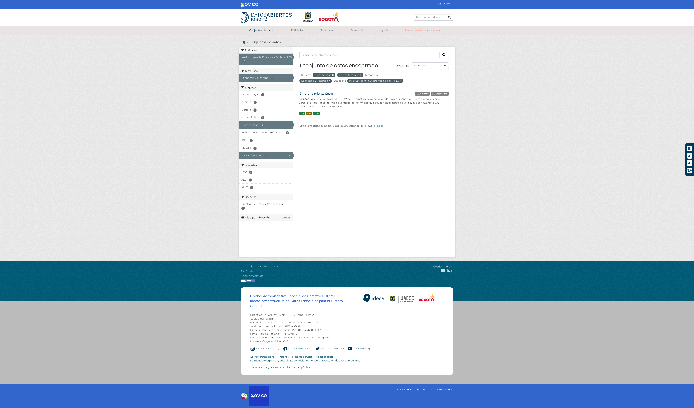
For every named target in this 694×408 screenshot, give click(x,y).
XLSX (316, 113)
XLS (302, 113)
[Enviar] (449, 17)
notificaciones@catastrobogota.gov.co (306, 337)
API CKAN (247, 271)
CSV (309, 113)
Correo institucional (262, 356)
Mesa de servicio (302, 356)
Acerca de (357, 30)
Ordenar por (403, 65)
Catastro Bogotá (363, 348)
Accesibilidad (324, 356)
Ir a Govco (444, 4)
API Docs (378, 125)
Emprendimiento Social (316, 93)
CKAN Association (252, 275)
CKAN (443, 271)
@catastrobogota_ (267, 348)
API (366, 125)
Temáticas (327, 30)
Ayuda (384, 30)
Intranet (284, 356)
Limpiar (286, 217)
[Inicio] (244, 42)
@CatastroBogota (299, 348)
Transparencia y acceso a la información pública (280, 367)
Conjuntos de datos (261, 30)
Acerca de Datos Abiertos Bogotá (262, 266)
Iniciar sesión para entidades (423, 30)
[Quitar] (333, 75)
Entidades (297, 30)
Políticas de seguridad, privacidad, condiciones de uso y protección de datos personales (305, 360)
